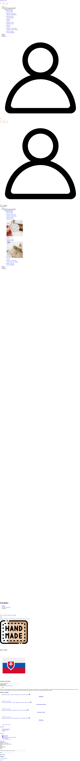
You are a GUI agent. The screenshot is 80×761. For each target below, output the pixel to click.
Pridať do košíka (3, 684)
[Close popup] (1, 748)
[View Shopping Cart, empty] (40, 118)
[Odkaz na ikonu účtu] (40, 117)
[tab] (41, 687)
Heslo (1, 752)
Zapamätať (3, 754)
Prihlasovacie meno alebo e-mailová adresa (7, 750)
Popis (3, 687)
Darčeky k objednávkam (7, 615)
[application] (6, 8)
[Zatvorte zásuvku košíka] (1, 745)
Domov (1, 615)
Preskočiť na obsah (3, 0)
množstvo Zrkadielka (4, 683)
